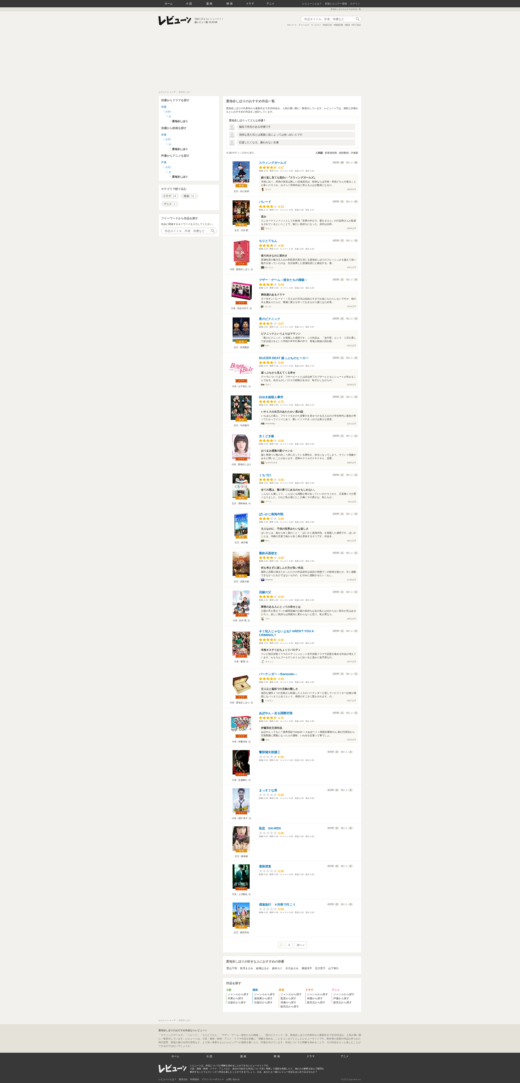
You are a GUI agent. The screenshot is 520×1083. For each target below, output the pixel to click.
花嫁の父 (265, 592)
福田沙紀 (328, 25)
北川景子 (320, 968)
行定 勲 (244, 230)
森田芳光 (244, 932)
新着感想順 (331, 152)
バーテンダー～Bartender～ (278, 674)
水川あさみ (292, 968)
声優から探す (341, 998)
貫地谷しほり (242, 269)
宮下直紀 (357, 25)
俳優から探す (288, 1002)
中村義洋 (244, 425)
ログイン (355, 3)
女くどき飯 (266, 436)
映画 (229, 3)
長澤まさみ (246, 968)
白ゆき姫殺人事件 (271, 397)
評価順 (354, 152)
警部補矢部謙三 (269, 752)
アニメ (270, 3)
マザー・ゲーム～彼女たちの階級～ (283, 279)
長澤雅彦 (244, 347)
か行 (168, 111)
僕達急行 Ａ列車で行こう (277, 904)
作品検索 (357, 19)
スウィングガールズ (272, 162)
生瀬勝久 (242, 780)
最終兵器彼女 (268, 553)
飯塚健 (244, 856)
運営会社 (183, 1079)
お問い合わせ (233, 1079)
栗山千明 (231, 968)
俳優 (163, 106)
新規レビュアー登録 (336, 3)
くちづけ (265, 475)
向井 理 (242, 620)
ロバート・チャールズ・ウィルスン (305, 25)
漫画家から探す (263, 998)
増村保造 (242, 503)
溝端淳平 (306, 968)
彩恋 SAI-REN (270, 828)
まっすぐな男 (268, 790)
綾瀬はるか (262, 968)
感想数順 (344, 152)
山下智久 (242, 386)
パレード (265, 201)
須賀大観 (244, 581)
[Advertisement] (260, 60)
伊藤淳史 (242, 741)
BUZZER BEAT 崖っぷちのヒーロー (284, 358)
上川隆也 (242, 894)
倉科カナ (277, 968)
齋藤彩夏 (339, 25)
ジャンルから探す (238, 994)
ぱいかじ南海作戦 (271, 514)
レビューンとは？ (312, 3)
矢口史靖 (244, 191)
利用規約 (194, 1079)
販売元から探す (290, 1006)
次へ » (300, 944)
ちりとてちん (268, 240)
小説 (189, 3)
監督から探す (288, 998)
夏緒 (348, 25)
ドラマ (250, 3)
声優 (163, 162)
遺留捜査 (265, 866)
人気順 (319, 152)
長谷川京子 (242, 308)
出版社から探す (237, 1002)
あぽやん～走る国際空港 (275, 713)
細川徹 (244, 542)
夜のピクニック (269, 318)
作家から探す (236, 998)
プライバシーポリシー (213, 1079)
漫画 (209, 3)
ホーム (169, 3)
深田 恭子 (243, 818)
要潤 (242, 661)
